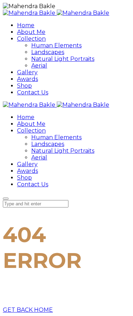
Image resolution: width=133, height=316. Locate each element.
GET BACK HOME (28, 309)
